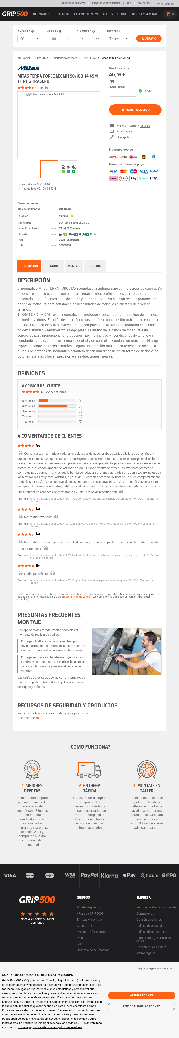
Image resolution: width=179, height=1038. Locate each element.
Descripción (29, 266)
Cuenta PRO (85, 925)
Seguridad (95, 266)
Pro (129, 3)
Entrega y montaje (144, 14)
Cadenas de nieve (86, 14)
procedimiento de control (76, 596)
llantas (64, 14)
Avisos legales (145, 953)
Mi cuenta (167, 3)
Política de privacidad (150, 925)
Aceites (108, 14)
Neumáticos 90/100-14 (35, 184)
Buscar (149, 39)
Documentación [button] (28, 718)
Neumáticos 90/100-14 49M (38, 189)
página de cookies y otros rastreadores (71, 1014)
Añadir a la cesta (137, 109)
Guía (80, 944)
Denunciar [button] (23, 498)
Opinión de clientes (73, 3)
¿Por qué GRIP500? (90, 913)
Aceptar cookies (141, 995)
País (80, 938)
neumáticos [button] (42, 14)
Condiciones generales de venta (153, 939)
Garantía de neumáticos (93, 950)
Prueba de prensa (89, 907)
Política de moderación (151, 932)
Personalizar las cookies (141, 1006)
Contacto (144, 3)
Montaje (74, 266)
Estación (113, 31)
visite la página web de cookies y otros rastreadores (50, 1027)
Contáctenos (145, 913)
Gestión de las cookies (151, 947)
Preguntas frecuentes (106, 3)
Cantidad (117, 86)
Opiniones (53, 266)
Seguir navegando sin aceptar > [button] (156, 968)
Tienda (121, 14)
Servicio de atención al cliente (156, 907)
